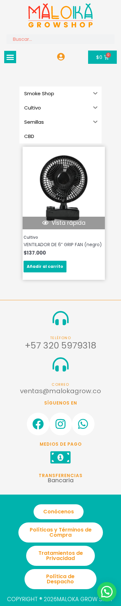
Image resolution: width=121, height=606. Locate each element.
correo (60, 384)
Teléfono (60, 338)
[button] (10, 57)
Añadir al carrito (45, 266)
